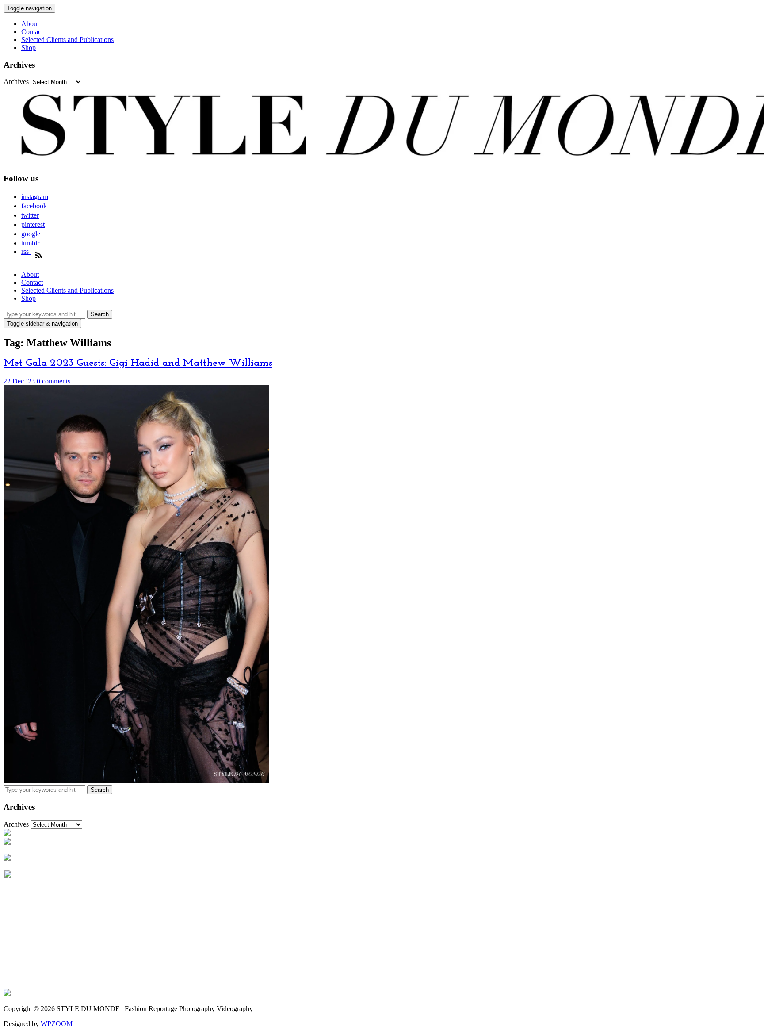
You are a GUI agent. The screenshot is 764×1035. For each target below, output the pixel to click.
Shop (28, 47)
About (30, 23)
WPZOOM (57, 1023)
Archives (16, 81)
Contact (32, 31)
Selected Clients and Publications (67, 39)
